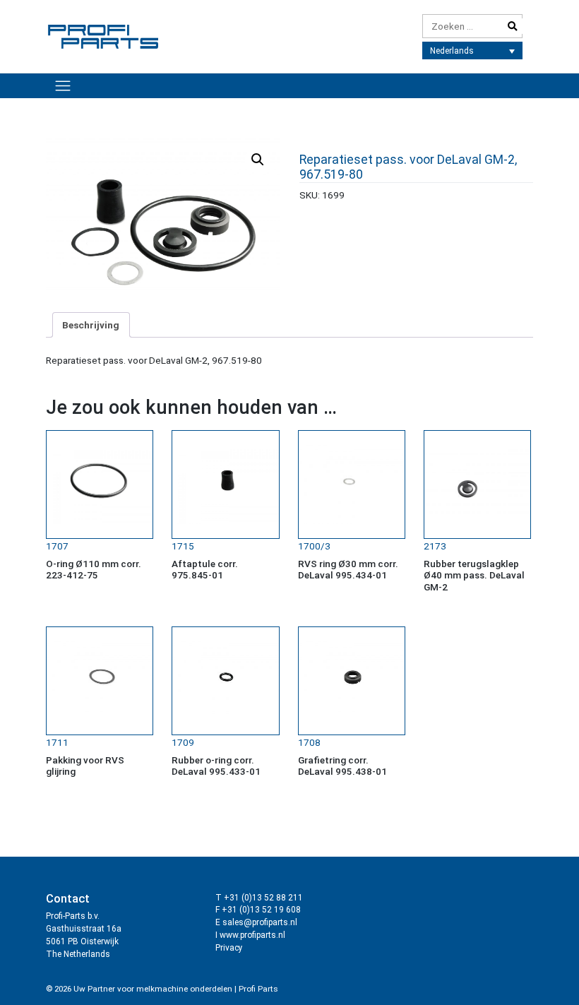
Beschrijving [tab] (90, 325)
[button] (257, 159)
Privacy (229, 948)
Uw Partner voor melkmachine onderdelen (152, 989)
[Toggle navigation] (63, 85)
